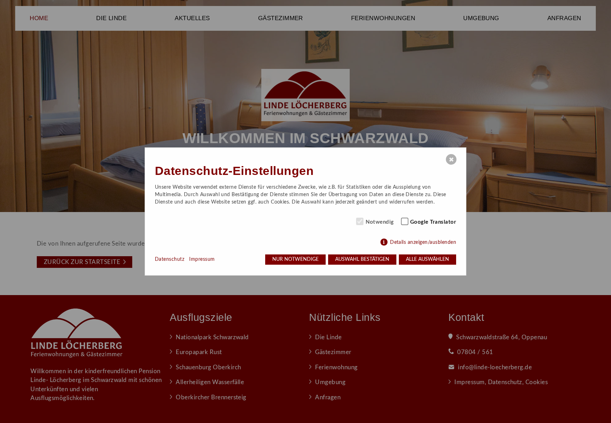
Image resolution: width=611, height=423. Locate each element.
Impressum (202, 259)
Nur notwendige (295, 259)
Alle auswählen (427, 259)
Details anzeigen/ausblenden (423, 242)
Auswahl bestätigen (362, 259)
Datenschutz (169, 259)
